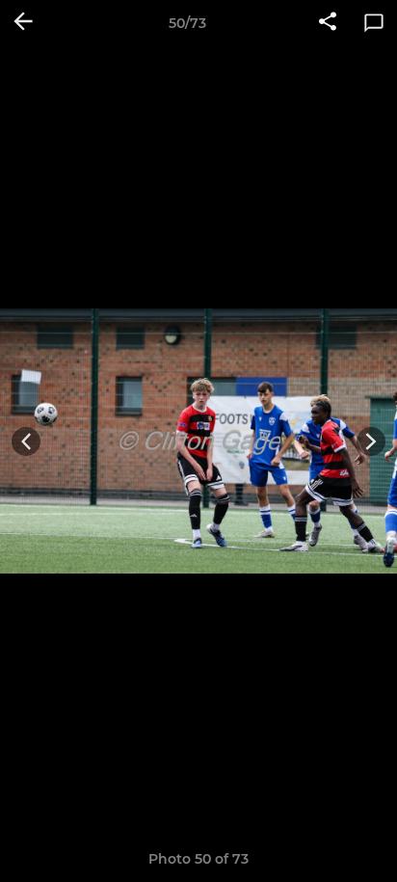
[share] (327, 23)
